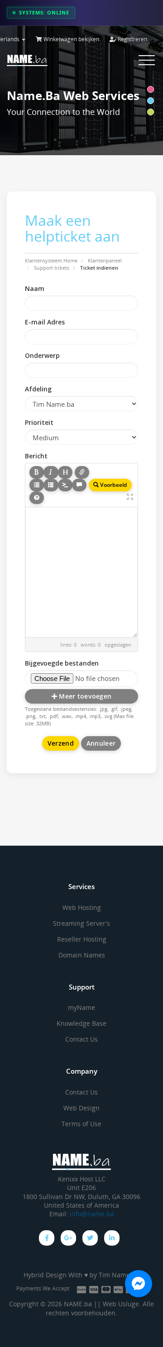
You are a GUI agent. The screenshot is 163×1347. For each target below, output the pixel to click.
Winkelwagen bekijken (70, 39)
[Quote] (79, 485)
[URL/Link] (82, 472)
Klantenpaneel (105, 260)
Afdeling (38, 389)
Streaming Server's (81, 923)
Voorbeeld (113, 485)
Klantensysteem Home (51, 260)
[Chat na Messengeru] (138, 1283)
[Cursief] (50, 472)
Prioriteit (39, 422)
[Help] (36, 497)
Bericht (36, 456)
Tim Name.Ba (119, 1275)
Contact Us (81, 1039)
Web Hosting (81, 907)
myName (81, 1007)
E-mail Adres (45, 322)
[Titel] (65, 472)
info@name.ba (92, 1214)
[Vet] (36, 472)
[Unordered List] (36, 485)
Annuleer (100, 743)
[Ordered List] (50, 485)
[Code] (65, 485)
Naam (34, 288)
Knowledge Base (81, 1023)
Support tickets (51, 267)
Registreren (131, 39)
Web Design (81, 1108)
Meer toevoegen (84, 696)
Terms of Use (81, 1123)
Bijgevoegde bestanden (62, 663)
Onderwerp (42, 355)
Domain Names (81, 955)
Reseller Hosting (81, 939)
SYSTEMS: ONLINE (44, 12)
